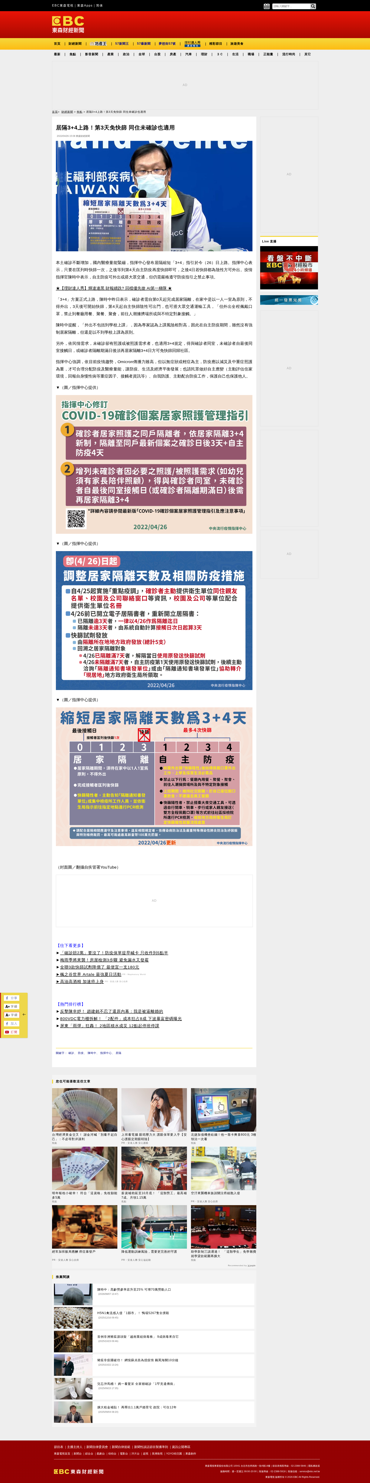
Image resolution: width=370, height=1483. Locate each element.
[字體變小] (12, 1016)
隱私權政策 (314, 1466)
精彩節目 (215, 43)
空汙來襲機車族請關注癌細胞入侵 (215, 1193)
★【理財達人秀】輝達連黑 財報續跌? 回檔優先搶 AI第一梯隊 (111, 288)
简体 (99, 5)
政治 (126, 54)
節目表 (58, 1447)
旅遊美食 (237, 43)
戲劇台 (101, 1453)
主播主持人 (74, 1447)
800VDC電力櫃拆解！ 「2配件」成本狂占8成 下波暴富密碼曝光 (121, 1018)
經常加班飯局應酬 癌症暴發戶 (74, 1251)
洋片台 (135, 1453)
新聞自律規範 (121, 1447)
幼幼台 (112, 1453)
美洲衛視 (157, 1453)
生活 (235, 54)
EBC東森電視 (63, 5)
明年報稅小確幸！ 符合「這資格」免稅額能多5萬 (84, 1195)
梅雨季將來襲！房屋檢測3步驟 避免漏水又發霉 (104, 960)
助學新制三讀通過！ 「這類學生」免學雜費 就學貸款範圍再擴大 (223, 1253)
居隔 (118, 1052)
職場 (251, 54)
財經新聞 (75, 43)
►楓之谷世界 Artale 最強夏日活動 (88, 974)
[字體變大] (11, 1008)
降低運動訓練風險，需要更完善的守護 (149, 1251)
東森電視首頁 (62, 1453)
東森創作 (190, 1453)
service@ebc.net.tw (309, 1471)
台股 (157, 54)
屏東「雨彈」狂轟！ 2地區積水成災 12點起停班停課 (109, 1025)
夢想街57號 (167, 43)
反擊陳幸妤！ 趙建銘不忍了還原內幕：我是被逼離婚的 (111, 1011)
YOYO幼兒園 (174, 1453)
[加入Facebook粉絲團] (11, 1025)
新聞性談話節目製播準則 (151, 1447)
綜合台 (89, 1453)
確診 (71, 1052)
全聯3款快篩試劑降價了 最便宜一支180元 (99, 967)
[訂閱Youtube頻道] (11, 1033)
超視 (145, 1453)
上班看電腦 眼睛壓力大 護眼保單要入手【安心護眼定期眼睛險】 (154, 1136)
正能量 (268, 54)
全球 (142, 54)
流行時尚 (288, 54)
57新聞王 (122, 43)
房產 (173, 54)
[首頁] (68, 24)
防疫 (81, 1052)
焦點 (73, 54)
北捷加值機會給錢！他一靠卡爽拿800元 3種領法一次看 (223, 1136)
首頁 (57, 43)
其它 (307, 54)
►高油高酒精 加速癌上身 (80, 981)
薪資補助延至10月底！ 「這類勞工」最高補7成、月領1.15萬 (154, 1195)
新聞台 (78, 1453)
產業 (110, 54)
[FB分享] (11, 999)
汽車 (188, 54)
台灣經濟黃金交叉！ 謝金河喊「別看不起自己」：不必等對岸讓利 (84, 1136)
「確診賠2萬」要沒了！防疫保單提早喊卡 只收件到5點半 (114, 953)
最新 (57, 54)
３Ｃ (220, 54)
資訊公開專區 (181, 1447)
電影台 (124, 1453)
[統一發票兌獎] (289, 303)
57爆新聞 (144, 43)
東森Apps (85, 5)
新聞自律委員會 (97, 1447)
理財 (204, 54)
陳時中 (92, 1052)
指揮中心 (106, 1052)
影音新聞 (91, 54)
